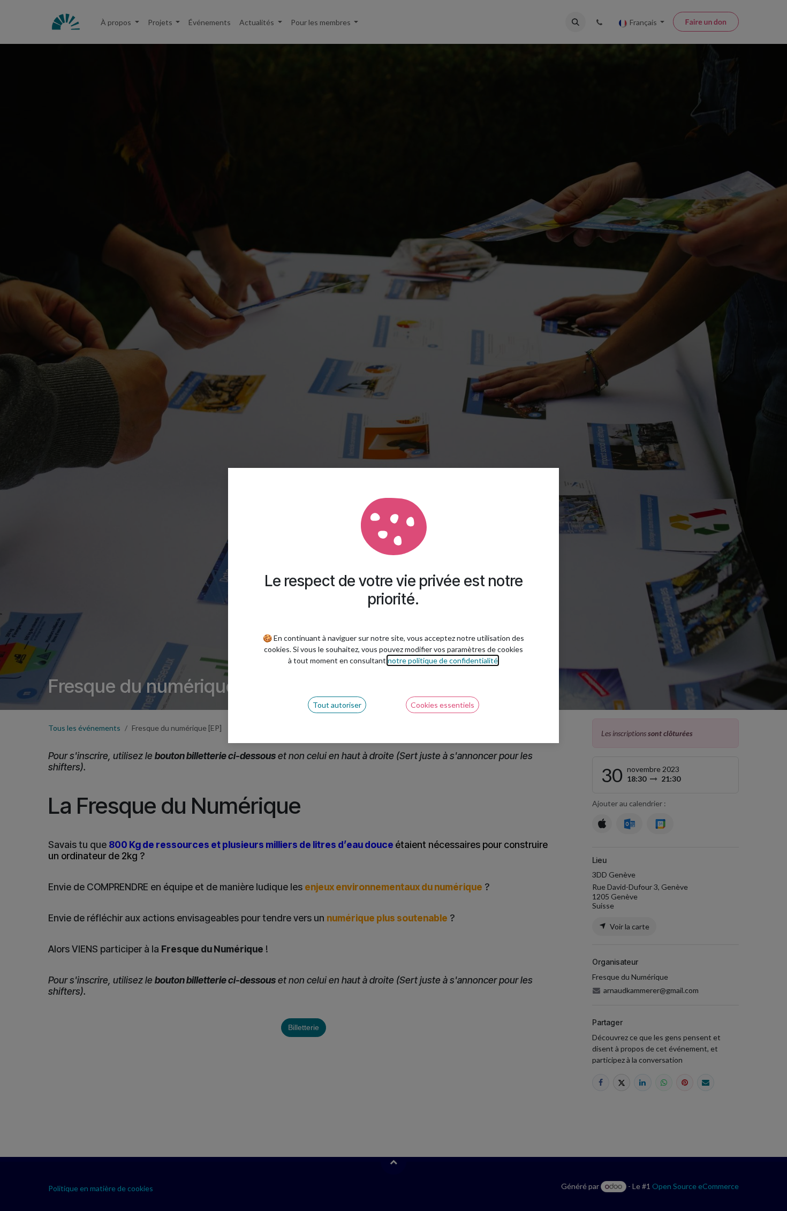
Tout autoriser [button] (337, 704)
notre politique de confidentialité (443, 660)
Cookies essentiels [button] (442, 704)
